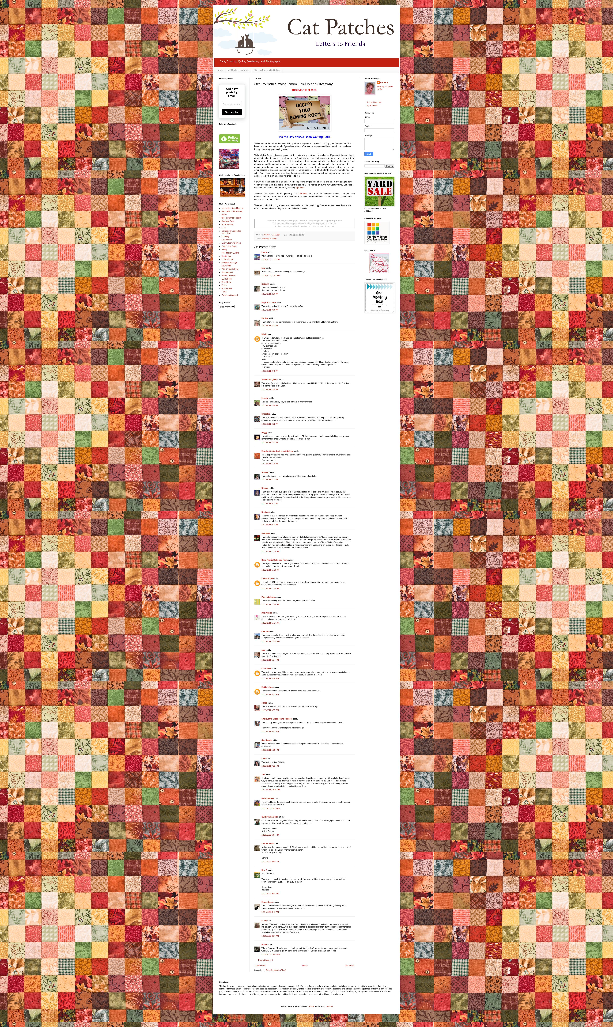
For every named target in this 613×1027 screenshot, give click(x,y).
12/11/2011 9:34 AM (270, 525)
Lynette (264, 398)
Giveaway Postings (269, 238)
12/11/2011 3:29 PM (270, 678)
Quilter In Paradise (269, 817)
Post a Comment (265, 960)
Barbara (384, 82)
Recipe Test (227, 289)
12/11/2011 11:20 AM (270, 588)
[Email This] (290, 234)
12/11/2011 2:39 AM (270, 294)
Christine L (266, 668)
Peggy (264, 433)
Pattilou (264, 318)
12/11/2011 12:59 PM (270, 641)
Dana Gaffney (267, 798)
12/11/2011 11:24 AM (270, 604)
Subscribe (232, 112)
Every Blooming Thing (231, 243)
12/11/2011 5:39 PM (270, 750)
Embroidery (227, 240)
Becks (264, 945)
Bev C (264, 870)
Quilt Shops (227, 279)
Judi (263, 774)
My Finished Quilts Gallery (267, 70)
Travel (224, 292)
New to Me (226, 266)
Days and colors (268, 302)
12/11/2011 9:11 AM (269, 503)
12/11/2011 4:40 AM (270, 405)
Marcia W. (265, 533)
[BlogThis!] (293, 234)
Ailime (311, 1006)
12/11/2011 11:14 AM (270, 551)
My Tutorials (372, 105)
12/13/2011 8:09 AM (270, 861)
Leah (263, 759)
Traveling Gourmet (230, 295)
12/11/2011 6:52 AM (270, 424)
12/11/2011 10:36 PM (270, 790)
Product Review (228, 275)
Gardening (226, 256)
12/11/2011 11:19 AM (270, 570)
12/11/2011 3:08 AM (270, 310)
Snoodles (265, 414)
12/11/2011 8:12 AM (270, 479)
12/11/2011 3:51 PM (270, 694)
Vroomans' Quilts (269, 380)
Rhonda (265, 488)
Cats (224, 228)
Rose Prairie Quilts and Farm (274, 560)
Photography (227, 272)
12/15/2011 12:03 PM (270, 954)
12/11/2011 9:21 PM (270, 766)
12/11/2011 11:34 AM (270, 623)
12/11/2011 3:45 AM (270, 371)
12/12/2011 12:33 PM (270, 808)
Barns (224, 215)
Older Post (349, 966)
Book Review (227, 224)
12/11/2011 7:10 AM (270, 464)
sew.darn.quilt (267, 843)
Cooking (225, 236)
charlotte (265, 631)
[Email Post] (285, 234)
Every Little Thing (229, 246)
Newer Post (260, 966)
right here (299, 187)
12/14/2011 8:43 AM (270, 912)
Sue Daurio (266, 740)
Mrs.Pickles (266, 613)
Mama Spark (267, 902)
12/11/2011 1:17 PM (270, 660)
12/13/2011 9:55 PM (270, 893)
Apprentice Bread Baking (232, 208)
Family (224, 249)
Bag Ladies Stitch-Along (232, 211)
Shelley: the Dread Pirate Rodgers (276, 719)
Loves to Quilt (267, 578)
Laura (264, 252)
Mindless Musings (229, 262)
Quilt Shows (227, 282)
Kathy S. (265, 284)
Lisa (263, 268)
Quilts (224, 285)
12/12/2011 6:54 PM (270, 835)
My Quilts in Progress (238, 70)
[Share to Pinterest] (302, 234)
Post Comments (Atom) (276, 970)
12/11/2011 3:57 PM (270, 710)
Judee (264, 703)
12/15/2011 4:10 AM (270, 936)
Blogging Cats (228, 221)
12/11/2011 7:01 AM (270, 442)
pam (263, 650)
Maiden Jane (267, 687)
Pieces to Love (268, 597)
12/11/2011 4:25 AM (270, 389)
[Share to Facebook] (299, 234)
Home (220, 70)
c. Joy (264, 921)
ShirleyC (265, 472)
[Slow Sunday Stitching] (379, 272)
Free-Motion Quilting (230, 253)
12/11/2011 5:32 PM (270, 731)
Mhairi (264, 334)
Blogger (329, 1006)
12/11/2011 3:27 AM (270, 326)
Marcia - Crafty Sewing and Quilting (277, 451)
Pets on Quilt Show (230, 269)
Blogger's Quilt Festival (231, 218)
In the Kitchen (227, 259)
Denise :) (265, 512)
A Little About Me (374, 102)
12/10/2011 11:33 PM (270, 259)
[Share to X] (296, 234)
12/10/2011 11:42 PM (270, 275)
